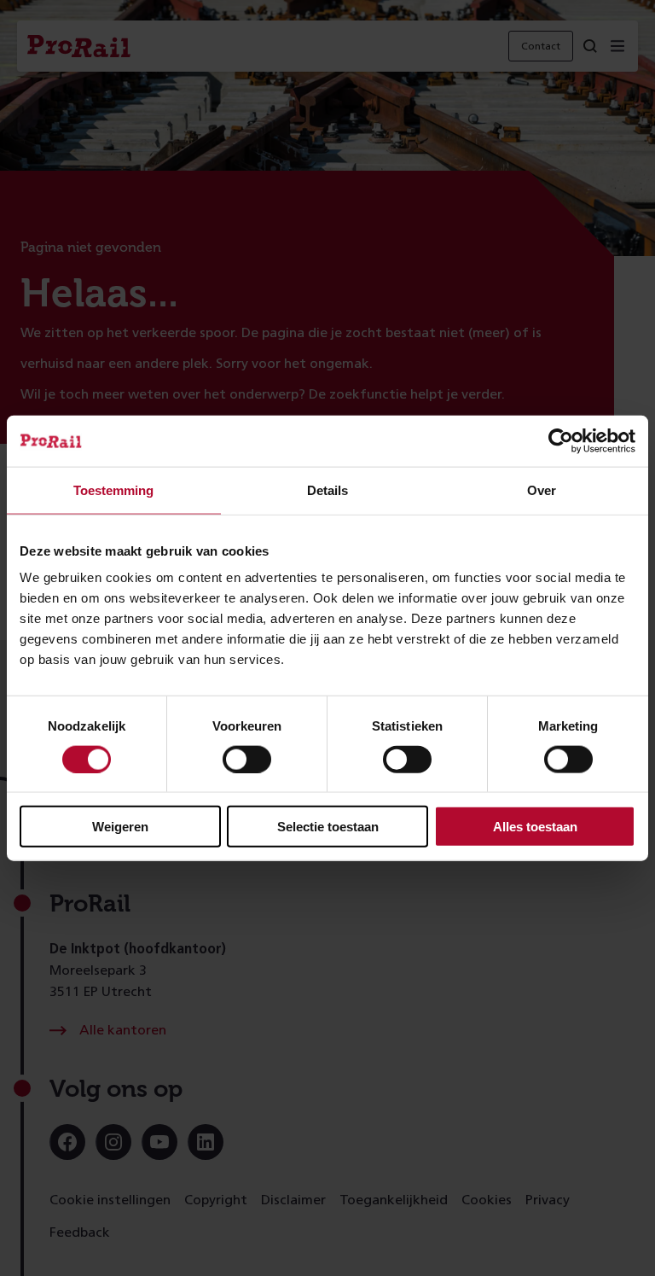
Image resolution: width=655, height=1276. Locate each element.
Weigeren (120, 826)
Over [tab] (541, 489)
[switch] (247, 758)
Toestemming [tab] (113, 489)
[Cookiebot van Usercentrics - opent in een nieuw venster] (560, 440)
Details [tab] (327, 489)
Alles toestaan (535, 826)
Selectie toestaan (328, 826)
